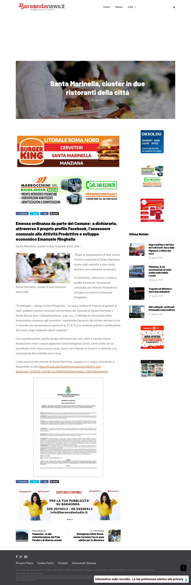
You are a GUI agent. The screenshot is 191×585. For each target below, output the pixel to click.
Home (106, 7)
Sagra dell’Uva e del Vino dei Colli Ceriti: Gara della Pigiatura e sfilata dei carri (161, 249)
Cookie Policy (45, 563)
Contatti (63, 563)
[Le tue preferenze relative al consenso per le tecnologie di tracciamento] (186, 580)
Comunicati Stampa (84, 563)
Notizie (119, 7)
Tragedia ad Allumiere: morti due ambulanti (160, 290)
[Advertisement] (95, 35)
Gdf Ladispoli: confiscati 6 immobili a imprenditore (162, 308)
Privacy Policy (24, 563)
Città (130, 7)
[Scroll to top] (183, 568)
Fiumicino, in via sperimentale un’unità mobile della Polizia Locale (160, 271)
